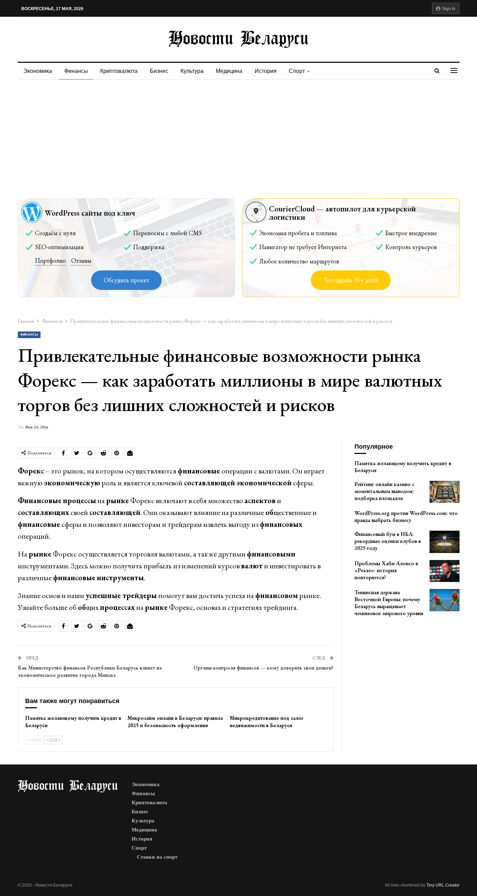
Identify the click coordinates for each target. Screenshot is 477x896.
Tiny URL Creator (443, 885)
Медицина (229, 71)
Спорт (297, 71)
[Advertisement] (238, 132)
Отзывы (81, 260)
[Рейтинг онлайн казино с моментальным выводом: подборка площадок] (445, 492)
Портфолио (50, 260)
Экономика (37, 71)
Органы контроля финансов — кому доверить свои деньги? (263, 667)
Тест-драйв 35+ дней (350, 280)
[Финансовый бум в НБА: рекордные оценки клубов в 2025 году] (445, 542)
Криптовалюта (119, 71)
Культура (192, 71)
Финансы (76, 71)
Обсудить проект (126, 280)
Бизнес (159, 71)
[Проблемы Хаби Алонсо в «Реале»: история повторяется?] (445, 571)
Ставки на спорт (157, 857)
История (266, 71)
